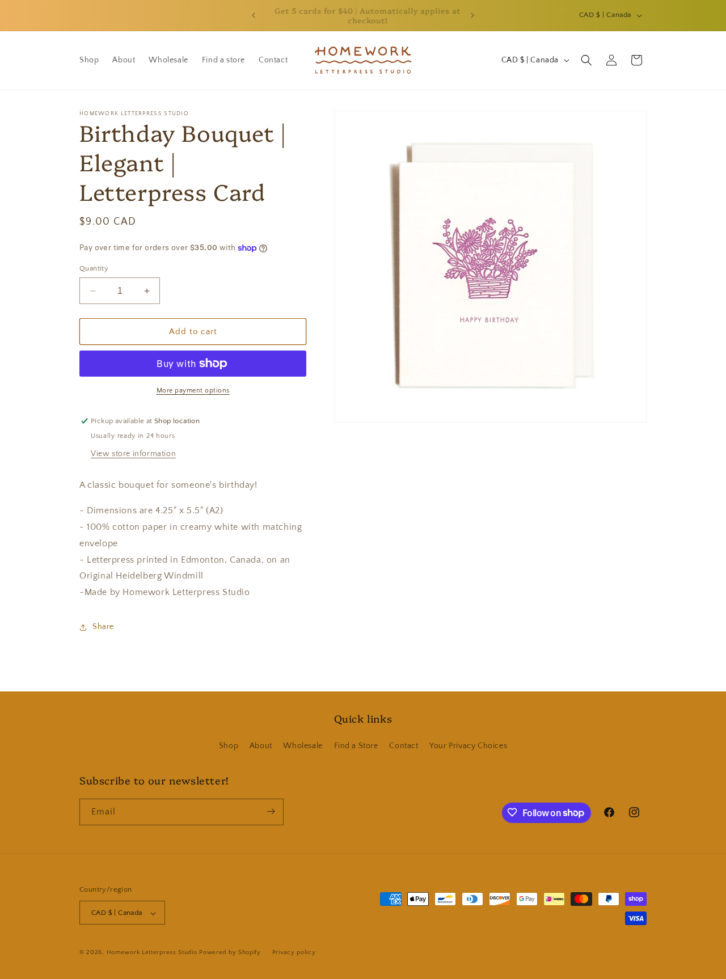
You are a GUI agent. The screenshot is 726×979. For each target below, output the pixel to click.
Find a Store (356, 746)
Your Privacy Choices (468, 746)
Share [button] (103, 626)
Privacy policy (294, 952)
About (261, 746)
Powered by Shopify (230, 953)
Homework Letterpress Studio (152, 953)
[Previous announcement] (253, 15)
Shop (228, 746)
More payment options (193, 390)
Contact (403, 746)
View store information (133, 453)
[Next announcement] (472, 15)
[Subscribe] (270, 811)
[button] (586, 60)
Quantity (93, 268)
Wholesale (302, 746)
